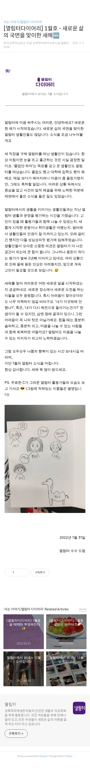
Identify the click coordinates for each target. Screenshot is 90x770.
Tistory (68, 756)
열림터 (10, 704)
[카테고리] (5, 5)
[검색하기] (84, 5)
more (83, 609)
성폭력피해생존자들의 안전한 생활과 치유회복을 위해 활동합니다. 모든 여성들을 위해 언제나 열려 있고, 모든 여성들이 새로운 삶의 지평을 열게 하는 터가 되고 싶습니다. (35, 717)
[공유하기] (18, 572)
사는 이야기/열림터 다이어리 (22, 22)
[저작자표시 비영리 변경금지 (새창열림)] (55, 572)
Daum (44, 756)
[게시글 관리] (24, 572)
